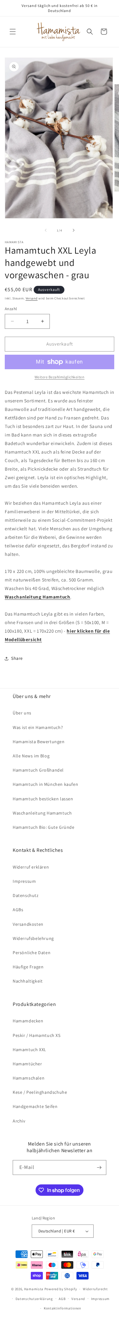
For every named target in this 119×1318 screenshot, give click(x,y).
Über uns (22, 713)
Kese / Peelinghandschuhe (40, 1092)
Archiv (19, 1121)
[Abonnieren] (99, 1167)
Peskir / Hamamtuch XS (37, 1035)
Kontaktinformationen (62, 1308)
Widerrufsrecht (95, 1289)
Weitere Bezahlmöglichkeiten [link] (60, 377)
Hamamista (33, 1289)
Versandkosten (28, 924)
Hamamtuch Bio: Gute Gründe (44, 827)
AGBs (18, 909)
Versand (32, 298)
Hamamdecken (28, 1021)
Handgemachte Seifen (35, 1106)
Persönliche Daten (31, 952)
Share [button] (17, 658)
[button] (13, 32)
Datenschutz (26, 895)
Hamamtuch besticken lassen (43, 799)
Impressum (24, 881)
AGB (62, 1299)
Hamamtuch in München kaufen (45, 784)
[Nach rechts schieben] (74, 230)
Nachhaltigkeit (28, 981)
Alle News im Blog (31, 756)
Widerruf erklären (31, 867)
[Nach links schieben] (46, 230)
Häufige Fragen (28, 967)
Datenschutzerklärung (34, 1299)
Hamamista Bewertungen (39, 741)
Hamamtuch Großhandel (38, 770)
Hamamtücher (27, 1064)
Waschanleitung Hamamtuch (42, 813)
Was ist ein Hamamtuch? (38, 727)
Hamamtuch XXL (29, 1049)
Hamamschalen (28, 1078)
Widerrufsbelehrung (33, 938)
